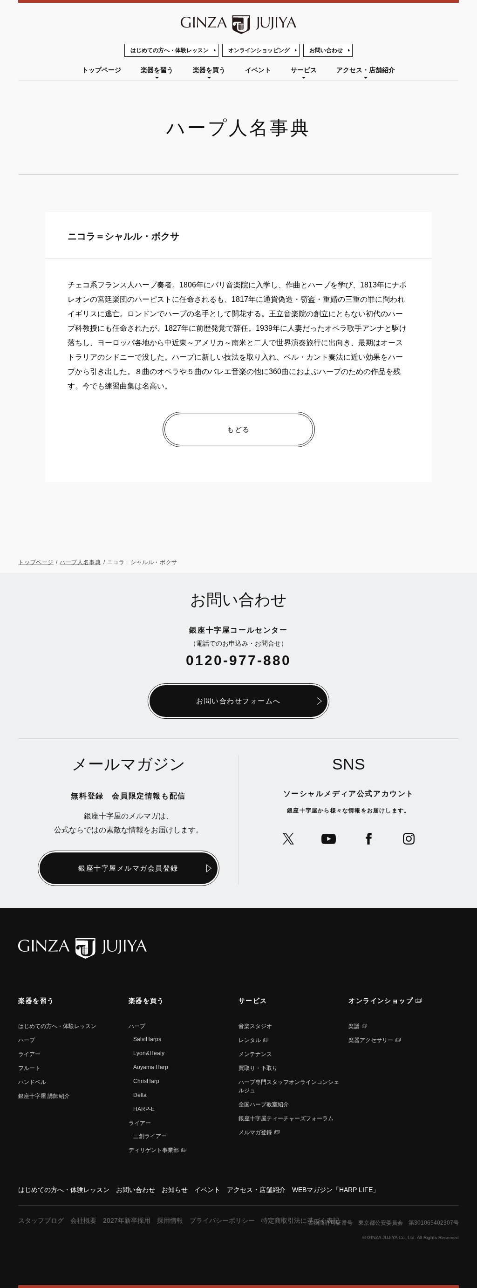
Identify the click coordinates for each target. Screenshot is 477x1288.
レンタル (249, 1040)
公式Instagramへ (409, 839)
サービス (304, 70)
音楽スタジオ (255, 1026)
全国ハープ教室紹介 (263, 1104)
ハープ (26, 1040)
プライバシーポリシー (222, 1220)
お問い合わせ (326, 50)
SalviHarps (147, 1039)
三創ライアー (150, 1136)
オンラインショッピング (259, 50)
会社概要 (83, 1220)
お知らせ (175, 1189)
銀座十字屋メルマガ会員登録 (128, 868)
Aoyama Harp (150, 1067)
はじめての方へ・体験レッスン (169, 50)
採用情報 (170, 1220)
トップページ (101, 70)
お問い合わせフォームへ (238, 701)
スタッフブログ (41, 1220)
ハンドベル (32, 1082)
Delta (140, 1095)
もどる (238, 429)
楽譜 (354, 1026)
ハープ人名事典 (80, 562)
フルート (29, 1068)
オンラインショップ (380, 1000)
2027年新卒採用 (126, 1220)
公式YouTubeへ (328, 839)
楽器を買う (209, 70)
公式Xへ (288, 839)
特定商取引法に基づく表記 (300, 1220)
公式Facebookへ (368, 839)
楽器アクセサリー (370, 1040)
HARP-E (144, 1109)
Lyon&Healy (148, 1053)
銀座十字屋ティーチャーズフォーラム (286, 1118)
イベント (258, 70)
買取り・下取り (258, 1068)
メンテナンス (255, 1054)
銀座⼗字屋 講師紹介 (44, 1096)
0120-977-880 (238, 660)
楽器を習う (157, 70)
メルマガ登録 (255, 1132)
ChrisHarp (146, 1081)
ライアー (29, 1054)
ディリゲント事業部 (154, 1150)
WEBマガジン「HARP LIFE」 (335, 1189)
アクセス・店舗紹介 (365, 70)
